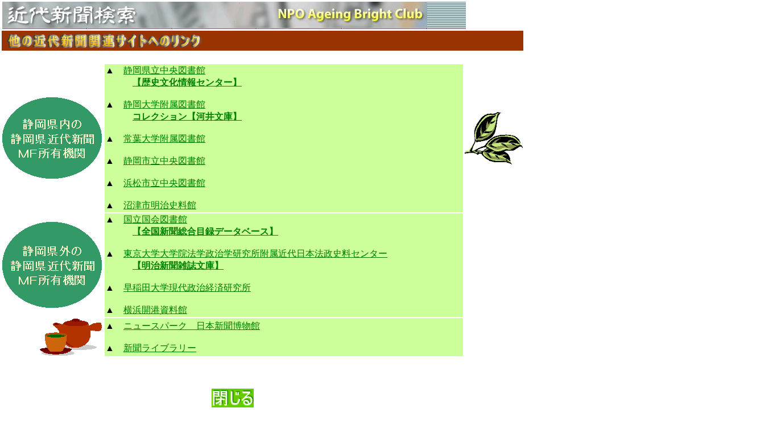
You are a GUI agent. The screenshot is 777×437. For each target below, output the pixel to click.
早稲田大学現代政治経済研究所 (187, 287)
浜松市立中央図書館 (164, 183)
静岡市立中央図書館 (164, 161)
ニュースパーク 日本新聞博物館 (191, 326)
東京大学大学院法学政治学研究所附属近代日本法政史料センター (255, 253)
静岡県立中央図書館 (164, 70)
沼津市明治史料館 (159, 205)
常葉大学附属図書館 (164, 138)
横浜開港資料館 (155, 310)
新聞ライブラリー (159, 348)
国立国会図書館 (155, 219)
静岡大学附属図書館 (164, 104)
